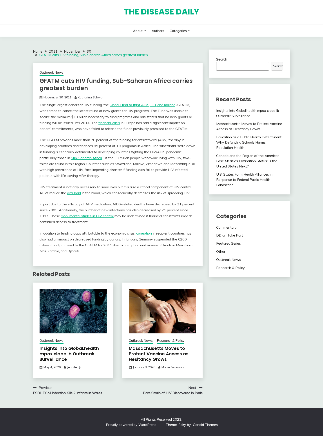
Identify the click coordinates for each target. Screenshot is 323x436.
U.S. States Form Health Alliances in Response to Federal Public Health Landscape (244, 179)
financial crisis (109, 123)
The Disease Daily (161, 11)
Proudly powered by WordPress (131, 424)
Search (221, 59)
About (138, 30)
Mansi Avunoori (173, 367)
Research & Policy (170, 340)
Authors (158, 30)
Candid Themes (205, 424)
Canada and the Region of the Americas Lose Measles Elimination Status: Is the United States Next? (247, 160)
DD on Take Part (229, 235)
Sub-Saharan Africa (86, 158)
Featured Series (228, 243)
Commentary (226, 227)
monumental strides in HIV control (87, 216)
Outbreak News (52, 72)
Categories (178, 30)
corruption (144, 233)
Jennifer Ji (74, 367)
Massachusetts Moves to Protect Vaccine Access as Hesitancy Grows (159, 353)
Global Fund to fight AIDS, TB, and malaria (142, 105)
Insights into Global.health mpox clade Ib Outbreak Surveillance (69, 353)
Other (220, 251)
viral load (74, 193)
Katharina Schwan (91, 97)
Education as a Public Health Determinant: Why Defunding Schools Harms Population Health (249, 142)
